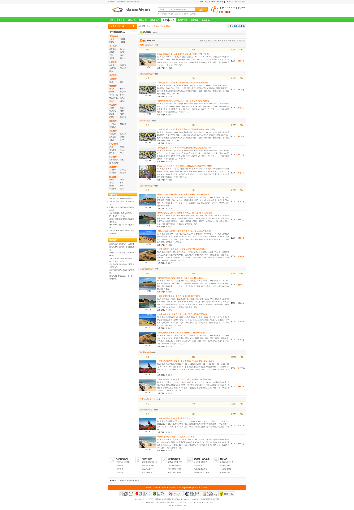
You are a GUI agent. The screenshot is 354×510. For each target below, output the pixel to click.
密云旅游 (113, 105)
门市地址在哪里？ (174, 465)
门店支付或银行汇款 (149, 462)
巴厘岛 (177, 14)
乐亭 (219, 41)
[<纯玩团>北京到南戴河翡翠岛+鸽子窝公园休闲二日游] (147, 283)
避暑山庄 (112, 49)
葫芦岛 (241, 41)
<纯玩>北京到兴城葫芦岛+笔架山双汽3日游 (175, 437)
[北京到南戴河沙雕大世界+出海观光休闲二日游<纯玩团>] (147, 254)
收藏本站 (230, 2)
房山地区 (112, 170)
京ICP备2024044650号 (177, 506)
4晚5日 (122, 42)
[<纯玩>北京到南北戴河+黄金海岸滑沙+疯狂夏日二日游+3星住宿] (147, 236)
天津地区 (112, 173)
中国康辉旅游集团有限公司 (130, 481)
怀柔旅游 (113, 86)
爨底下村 (112, 150)
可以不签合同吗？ (174, 472)
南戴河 (202, 41)
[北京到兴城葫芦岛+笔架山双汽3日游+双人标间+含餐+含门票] (147, 59)
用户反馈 (212, 2)
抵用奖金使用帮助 (200, 469)
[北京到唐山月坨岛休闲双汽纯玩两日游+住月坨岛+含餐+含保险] (147, 153)
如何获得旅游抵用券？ (202, 472)
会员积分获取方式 (200, 462)
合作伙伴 (188, 488)
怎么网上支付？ (148, 469)
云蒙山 (122, 101)
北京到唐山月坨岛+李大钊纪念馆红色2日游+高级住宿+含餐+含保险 (186, 129)
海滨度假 (123, 173)
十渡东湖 (112, 134)
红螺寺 (111, 92)
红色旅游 (113, 75)
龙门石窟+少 (114, 163)
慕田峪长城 (113, 95)
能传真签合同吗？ (174, 469)
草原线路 (123, 170)
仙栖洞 (122, 137)
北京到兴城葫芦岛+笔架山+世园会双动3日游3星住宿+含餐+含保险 (185, 361)
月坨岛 (214, 41)
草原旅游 (113, 121)
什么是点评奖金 (225, 469)
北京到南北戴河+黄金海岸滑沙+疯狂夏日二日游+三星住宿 (182, 314)
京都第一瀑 (113, 117)
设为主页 (203, 2)
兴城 (229, 41)
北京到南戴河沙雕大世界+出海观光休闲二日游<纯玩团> (181, 249)
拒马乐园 (112, 137)
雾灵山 (122, 108)
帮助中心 (220, 2)
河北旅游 (113, 46)
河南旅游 (113, 157)
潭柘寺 (122, 153)
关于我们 (149, 488)
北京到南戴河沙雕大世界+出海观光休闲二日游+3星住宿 (181, 332)
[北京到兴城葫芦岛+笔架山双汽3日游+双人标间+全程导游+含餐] (147, 385)
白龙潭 (122, 114)
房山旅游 (113, 131)
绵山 (111, 71)
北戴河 (208, 41)
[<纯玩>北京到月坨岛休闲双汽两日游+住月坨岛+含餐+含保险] (147, 106)
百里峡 (111, 140)
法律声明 (157, 488)
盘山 (111, 82)
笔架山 (224, 41)
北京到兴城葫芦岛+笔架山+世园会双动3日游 (176, 418)
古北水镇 (123, 117)
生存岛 (122, 95)
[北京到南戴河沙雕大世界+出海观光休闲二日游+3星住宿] (147, 338)
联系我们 (196, 488)
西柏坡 (111, 52)
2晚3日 (122, 39)
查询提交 (119, 465)
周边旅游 (113, 167)
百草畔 (122, 140)
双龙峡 (122, 147)
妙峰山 (111, 153)
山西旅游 (113, 62)
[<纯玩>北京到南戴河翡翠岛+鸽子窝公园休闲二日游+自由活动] (147, 200)
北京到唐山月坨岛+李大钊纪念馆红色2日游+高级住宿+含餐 (182, 82)
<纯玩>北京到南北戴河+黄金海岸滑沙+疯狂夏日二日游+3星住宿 (184, 231)
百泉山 (122, 98)
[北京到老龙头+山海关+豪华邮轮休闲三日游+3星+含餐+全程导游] (147, 218)
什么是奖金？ (199, 465)
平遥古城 (123, 65)
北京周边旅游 (157, 26)
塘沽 (121, 82)
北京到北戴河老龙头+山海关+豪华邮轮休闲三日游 (178, 296)
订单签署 (119, 469)
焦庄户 (111, 101)
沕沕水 (122, 58)
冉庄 (111, 55)
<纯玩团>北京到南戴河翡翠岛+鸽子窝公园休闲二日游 (180, 278)
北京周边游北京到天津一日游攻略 (121, 199)
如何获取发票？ (148, 472)
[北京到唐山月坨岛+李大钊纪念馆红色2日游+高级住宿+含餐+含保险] (147, 135)
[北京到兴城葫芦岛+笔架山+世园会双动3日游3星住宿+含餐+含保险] (147, 366)
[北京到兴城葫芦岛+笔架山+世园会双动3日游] (147, 424)
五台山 (111, 65)
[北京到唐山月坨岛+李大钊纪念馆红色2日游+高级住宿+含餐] (147, 88)
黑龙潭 (122, 111)
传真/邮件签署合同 (175, 462)
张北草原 (112, 127)
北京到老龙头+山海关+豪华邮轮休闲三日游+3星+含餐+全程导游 (184, 213)
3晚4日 (112, 42)
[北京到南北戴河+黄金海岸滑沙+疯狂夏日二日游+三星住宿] (147, 319)
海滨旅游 (167, 26)
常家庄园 (123, 68)
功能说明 (204, 488)
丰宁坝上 (112, 124)
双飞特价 (185, 14)
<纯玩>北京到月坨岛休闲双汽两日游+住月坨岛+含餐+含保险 (183, 101)
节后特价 (163, 14)
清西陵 (122, 55)
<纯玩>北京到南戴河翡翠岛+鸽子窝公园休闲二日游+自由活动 (183, 194)
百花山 (122, 150)
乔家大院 (112, 68)
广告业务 (180, 488)
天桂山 (111, 58)
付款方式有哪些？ (149, 465)
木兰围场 (123, 124)
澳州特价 (193, 14)
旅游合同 (119, 472)
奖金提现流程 (225, 465)
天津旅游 (113, 79)
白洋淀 (122, 52)
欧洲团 (170, 14)
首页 (148, 26)
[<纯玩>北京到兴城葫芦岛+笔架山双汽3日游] (147, 442)
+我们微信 (241, 2)
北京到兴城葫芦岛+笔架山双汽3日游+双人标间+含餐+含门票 (183, 54)
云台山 (122, 160)
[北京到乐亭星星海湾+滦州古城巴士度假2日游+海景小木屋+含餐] (147, 171)
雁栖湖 (122, 89)
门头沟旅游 (113, 144)
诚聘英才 (165, 488)
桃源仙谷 (112, 111)
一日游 (111, 39)
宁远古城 (235, 41)
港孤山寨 (123, 134)
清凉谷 (111, 114)
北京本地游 (113, 36)
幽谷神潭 (123, 92)
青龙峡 (111, 89)
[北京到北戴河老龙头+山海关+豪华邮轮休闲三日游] (147, 301)
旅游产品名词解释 (123, 462)
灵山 (111, 147)
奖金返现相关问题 (226, 462)
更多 (156, 45)
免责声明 (172, 488)
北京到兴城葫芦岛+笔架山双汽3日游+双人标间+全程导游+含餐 (184, 379)
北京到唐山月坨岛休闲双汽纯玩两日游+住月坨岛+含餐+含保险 (184, 148)
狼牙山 (122, 49)
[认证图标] (126, 494)
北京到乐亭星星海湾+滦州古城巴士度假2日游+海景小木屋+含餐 (184, 166)
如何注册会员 (225, 472)
